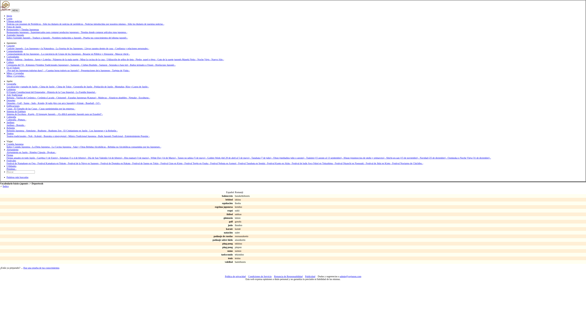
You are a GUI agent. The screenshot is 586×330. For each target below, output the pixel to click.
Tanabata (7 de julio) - (262, 158)
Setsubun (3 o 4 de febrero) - (74, 158)
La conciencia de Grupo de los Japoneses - (62, 54)
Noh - (31, 136)
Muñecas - (103, 97)
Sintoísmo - (32, 130)
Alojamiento (12, 149)
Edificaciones (13, 106)
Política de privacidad (235, 276)
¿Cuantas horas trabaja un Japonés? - (63, 70)
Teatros (10, 133)
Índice (6, 186)
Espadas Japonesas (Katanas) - (83, 97)
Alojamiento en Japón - (18, 152)
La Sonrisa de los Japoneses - (70, 48)
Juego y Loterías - (44, 59)
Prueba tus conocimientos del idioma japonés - (105, 38)
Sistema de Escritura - (17, 114)
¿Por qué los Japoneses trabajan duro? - (26, 70)
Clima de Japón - (48, 86)
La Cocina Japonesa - (62, 147)
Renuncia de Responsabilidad (288, 276)
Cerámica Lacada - (47, 97)
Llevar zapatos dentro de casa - (100, 48)
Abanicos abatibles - (119, 97)
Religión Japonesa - (16, 130)
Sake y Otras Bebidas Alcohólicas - (90, 147)
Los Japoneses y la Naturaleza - (40, 48)
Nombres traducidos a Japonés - (67, 38)
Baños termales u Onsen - (142, 65)
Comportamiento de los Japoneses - (24, 54)
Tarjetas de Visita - (121, 70)
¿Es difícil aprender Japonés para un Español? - (80, 114)
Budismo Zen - (55, 130)
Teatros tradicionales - (17, 136)
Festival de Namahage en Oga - (22, 163)
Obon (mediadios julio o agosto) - (289, 158)
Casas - (10, 108)
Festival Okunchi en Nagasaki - (350, 163)
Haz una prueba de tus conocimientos (41, 268)
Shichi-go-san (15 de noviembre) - (403, 158)
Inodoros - (29, 59)
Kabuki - (39, 136)
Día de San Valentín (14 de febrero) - (106, 158)
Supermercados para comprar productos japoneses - (56, 32)
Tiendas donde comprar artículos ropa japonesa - (104, 32)
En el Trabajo (13, 67)
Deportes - (12, 103)
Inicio (9, 16)
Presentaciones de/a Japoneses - (96, 70)
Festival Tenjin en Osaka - (197, 163)
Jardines (10, 122)
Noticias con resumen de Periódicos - (25, 24)
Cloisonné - (62, 97)
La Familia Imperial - (86, 92)
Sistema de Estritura (16, 111)
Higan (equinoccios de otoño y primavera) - (365, 158)
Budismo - (43, 130)
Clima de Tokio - (64, 86)
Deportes (11, 100)
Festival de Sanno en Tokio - (146, 163)
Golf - (20, 103)
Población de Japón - (104, 86)
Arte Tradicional (14, 95)
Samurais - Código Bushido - (85, 65)
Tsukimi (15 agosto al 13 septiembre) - (325, 158)
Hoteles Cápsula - (38, 152)
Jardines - (11, 125)
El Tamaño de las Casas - (26, 108)
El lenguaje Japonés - (46, 114)
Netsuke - (134, 97)
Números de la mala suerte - (66, 59)
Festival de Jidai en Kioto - (379, 163)
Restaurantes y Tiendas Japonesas (23, 29)
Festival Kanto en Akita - (279, 163)
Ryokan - (51, 152)
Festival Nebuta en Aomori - (224, 163)
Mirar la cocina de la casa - (93, 59)
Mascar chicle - (122, 54)
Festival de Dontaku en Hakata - (116, 163)
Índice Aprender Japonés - (19, 38)
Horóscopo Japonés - (165, 65)
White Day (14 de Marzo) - (164, 158)
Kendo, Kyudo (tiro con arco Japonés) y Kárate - (62, 103)
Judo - (34, 103)
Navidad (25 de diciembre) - (434, 158)
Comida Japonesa (15, 144)
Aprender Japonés (15, 35)
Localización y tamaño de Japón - (23, 86)
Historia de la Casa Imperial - (61, 92)
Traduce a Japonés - (42, 38)
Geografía (11, 84)
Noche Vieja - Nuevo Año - (210, 59)
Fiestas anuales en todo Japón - (22, 158)
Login (9, 18)
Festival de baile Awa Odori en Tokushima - (313, 163)
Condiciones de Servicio (260, 276)
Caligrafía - (12, 119)
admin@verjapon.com (350, 276)
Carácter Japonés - (16, 48)
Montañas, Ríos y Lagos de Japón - (132, 86)
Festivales (11, 160)
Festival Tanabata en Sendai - (252, 163)
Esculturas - (144, 97)
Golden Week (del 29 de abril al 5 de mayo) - (229, 158)
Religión (11, 128)
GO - (98, 103)
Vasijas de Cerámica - (27, 97)
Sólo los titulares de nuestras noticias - (146, 24)
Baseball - (91, 103)
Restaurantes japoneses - (19, 32)
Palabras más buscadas (17, 177)
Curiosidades (13, 56)
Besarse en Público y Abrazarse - (99, 54)
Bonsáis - (20, 125)
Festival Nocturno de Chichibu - (407, 163)
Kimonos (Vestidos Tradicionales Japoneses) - (48, 65)
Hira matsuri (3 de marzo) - (137, 158)
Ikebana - (11, 97)
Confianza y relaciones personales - (132, 48)
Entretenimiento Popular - (137, 136)
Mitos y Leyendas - (16, 76)
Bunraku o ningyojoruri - (56, 136)
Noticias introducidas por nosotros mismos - (106, 24)
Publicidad (310, 276)
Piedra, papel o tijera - (146, 59)
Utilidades (11, 166)
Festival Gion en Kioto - (172, 163)
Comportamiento (15, 51)
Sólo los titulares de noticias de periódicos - (64, 24)
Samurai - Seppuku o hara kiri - (114, 65)
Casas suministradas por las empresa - (57, 108)
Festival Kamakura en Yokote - (53, 163)
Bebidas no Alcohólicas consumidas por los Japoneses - (134, 147)
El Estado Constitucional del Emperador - (27, 92)
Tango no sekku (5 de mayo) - (192, 158)
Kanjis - (32, 114)
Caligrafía (11, 117)
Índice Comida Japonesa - (19, 147)
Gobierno (11, 89)
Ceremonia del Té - (16, 65)
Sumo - (27, 103)
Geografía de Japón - (83, 86)
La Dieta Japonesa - (42, 147)
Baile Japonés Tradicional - (111, 136)
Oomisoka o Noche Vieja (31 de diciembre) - (469, 158)
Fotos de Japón (14, 27)
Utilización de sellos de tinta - (121, 59)
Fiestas (10, 155)
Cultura (10, 62)
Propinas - (11, 169)
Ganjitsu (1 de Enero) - (48, 158)
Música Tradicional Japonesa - (83, 136)
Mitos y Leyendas (15, 73)
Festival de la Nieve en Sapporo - (84, 163)
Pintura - (22, 119)
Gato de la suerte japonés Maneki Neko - (177, 59)
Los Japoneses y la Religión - (103, 130)
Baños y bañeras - (15, 59)
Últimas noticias (14, 21)
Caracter (11, 45)
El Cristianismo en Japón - (76, 130)
